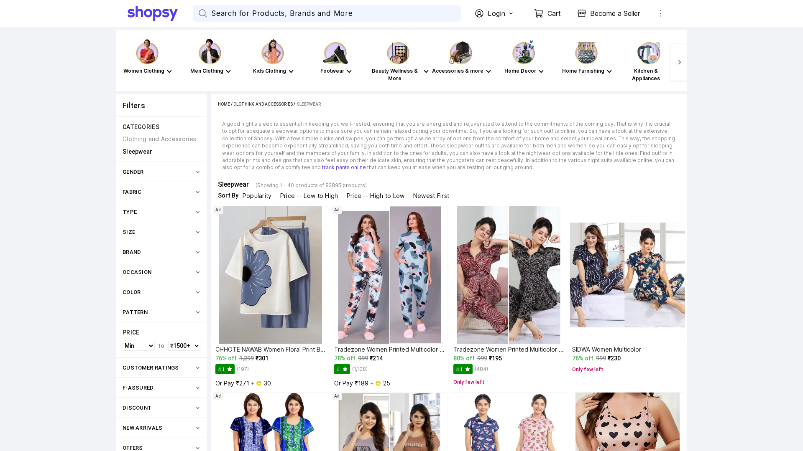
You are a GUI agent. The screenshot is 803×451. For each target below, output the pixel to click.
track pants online (344, 167)
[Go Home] (160, 13)
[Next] (678, 62)
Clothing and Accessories (263, 104)
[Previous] (124, 62)
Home (224, 104)
